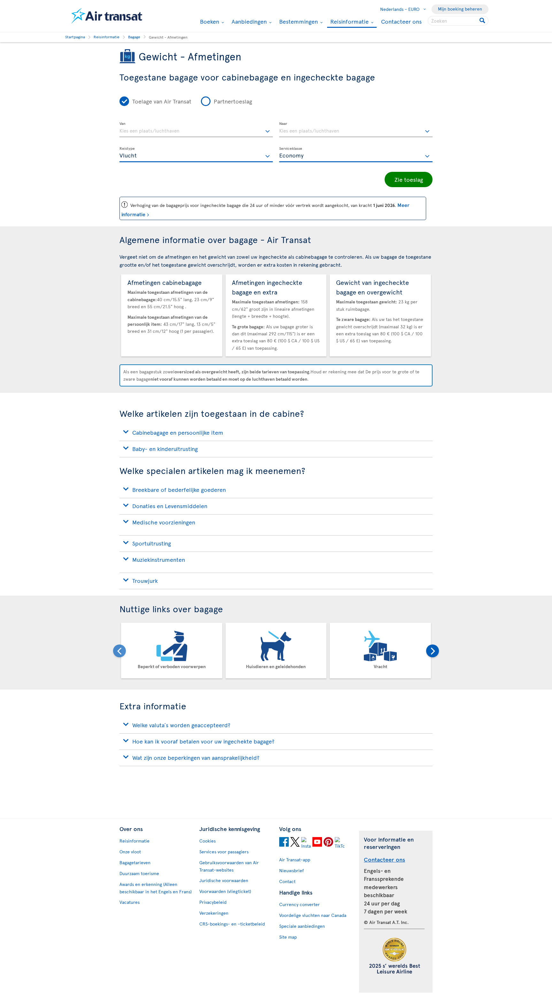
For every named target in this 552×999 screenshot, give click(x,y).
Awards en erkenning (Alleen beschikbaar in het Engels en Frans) (155, 888)
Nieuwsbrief (291, 870)
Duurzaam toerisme (139, 873)
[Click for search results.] (482, 21)
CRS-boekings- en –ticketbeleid (232, 924)
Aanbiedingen (248, 21)
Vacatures (129, 902)
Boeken (209, 21)
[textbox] (196, 129)
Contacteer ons (401, 21)
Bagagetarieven (134, 862)
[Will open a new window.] (284, 843)
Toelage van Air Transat (161, 101)
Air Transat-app (294, 860)
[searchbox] (458, 21)
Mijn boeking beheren (460, 9)
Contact (287, 881)
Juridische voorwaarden (223, 880)
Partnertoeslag (233, 101)
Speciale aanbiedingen (302, 926)
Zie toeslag (409, 179)
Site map (288, 937)
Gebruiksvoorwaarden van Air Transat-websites (229, 866)
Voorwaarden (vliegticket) (225, 891)
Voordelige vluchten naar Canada (312, 915)
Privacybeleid (212, 902)
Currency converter (299, 904)
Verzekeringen (213, 913)
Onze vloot (130, 852)
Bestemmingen (297, 21)
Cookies (207, 841)
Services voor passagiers (224, 852)
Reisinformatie (348, 22)
